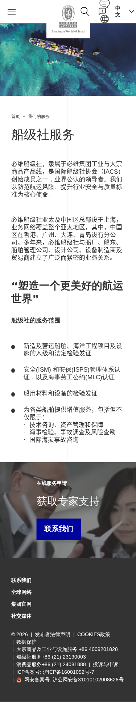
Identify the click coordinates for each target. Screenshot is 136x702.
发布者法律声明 (52, 634)
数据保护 (26, 642)
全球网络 (21, 592)
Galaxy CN (104, 19)
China (68, 19)
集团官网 (21, 604)
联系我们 (58, 529)
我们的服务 (39, 116)
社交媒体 (21, 616)
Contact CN (104, 4)
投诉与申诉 (105, 664)
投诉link (102, 11)
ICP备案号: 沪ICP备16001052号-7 (55, 672)
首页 (15, 116)
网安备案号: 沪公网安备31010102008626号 (73, 679)
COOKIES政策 (93, 634)
